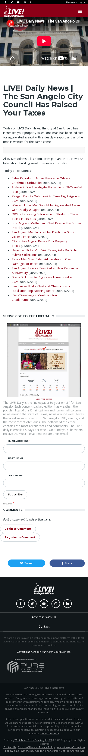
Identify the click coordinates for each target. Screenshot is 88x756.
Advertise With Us (44, 617)
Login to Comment (18, 528)
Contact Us (9, 747)
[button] (26, 563)
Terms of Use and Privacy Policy (36, 747)
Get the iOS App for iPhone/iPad (40, 750)
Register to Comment (20, 537)
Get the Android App (73, 750)
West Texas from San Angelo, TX (33, 740)
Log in (82, 2)
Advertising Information (71, 747)
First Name (15, 458)
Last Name (15, 475)
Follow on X (12, 750)
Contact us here (50, 733)
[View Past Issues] (44, 360)
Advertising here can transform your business (43, 651)
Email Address (18, 441)
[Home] (9, 11)
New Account (71, 2)
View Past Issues (44, 398)
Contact (44, 626)
